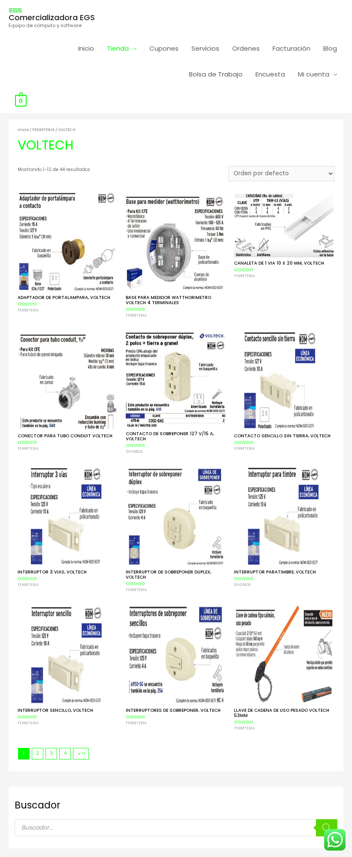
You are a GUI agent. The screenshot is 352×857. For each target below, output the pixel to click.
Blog (330, 48)
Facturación (291, 48)
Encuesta (270, 74)
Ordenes (246, 48)
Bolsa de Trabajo (216, 74)
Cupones (164, 48)
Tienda (118, 48)
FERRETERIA (43, 129)
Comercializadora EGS (52, 17)
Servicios (205, 48)
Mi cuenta (313, 74)
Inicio (86, 48)
